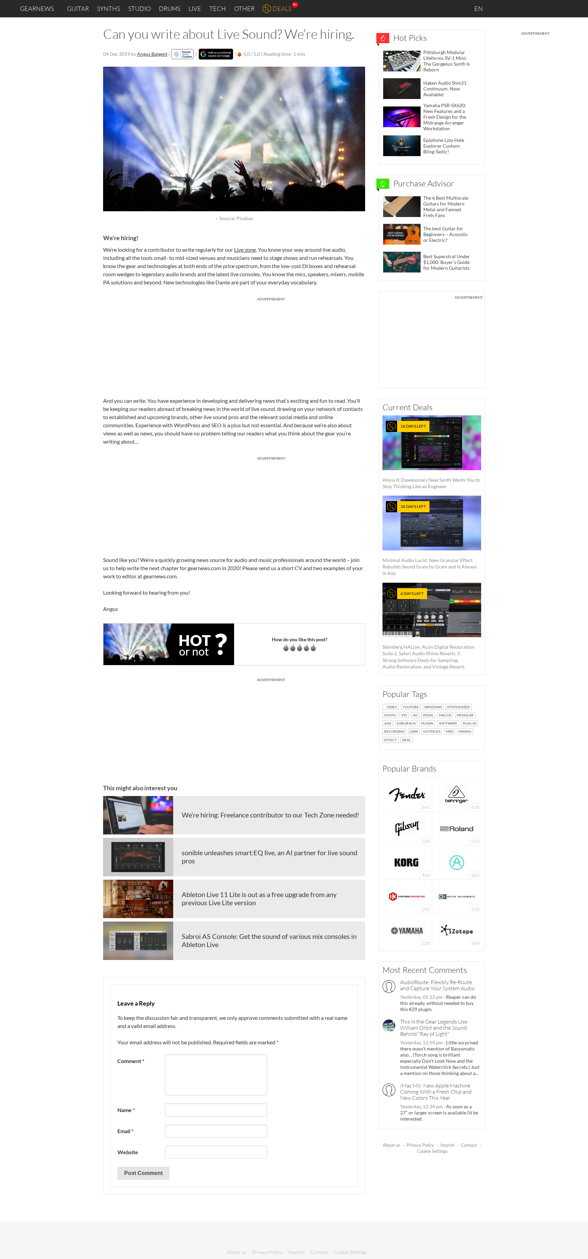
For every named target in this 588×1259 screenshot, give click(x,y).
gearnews (37, 8)
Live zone (245, 249)
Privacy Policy (420, 1145)
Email (125, 1131)
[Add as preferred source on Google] (216, 54)
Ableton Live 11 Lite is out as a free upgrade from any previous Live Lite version (259, 898)
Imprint (447, 1145)
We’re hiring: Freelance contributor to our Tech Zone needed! (270, 815)
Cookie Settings (432, 1151)
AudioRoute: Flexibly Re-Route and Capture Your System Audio (437, 985)
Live (195, 8)
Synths (108, 8)
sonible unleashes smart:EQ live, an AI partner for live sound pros (269, 856)
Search (577, 9)
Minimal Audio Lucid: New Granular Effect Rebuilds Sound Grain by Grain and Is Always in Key (429, 540)
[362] (457, 861)
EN (479, 8)
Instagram (515, 8)
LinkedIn (500, 8)
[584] (407, 827)
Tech (217, 8)
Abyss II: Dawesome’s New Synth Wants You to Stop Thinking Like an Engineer (431, 456)
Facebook (529, 8)
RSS (560, 9)
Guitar (78, 8)
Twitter (544, 8)
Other (244, 8)
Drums (169, 8)
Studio (139, 8)
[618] (457, 793)
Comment (130, 1061)
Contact (469, 1145)
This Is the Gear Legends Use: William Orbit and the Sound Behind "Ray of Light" (434, 1027)
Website (127, 1152)
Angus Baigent (152, 54)
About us (391, 1145)
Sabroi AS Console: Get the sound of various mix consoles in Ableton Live (269, 940)
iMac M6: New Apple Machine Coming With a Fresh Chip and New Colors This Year (436, 1091)
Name (126, 1110)
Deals (282, 8)
